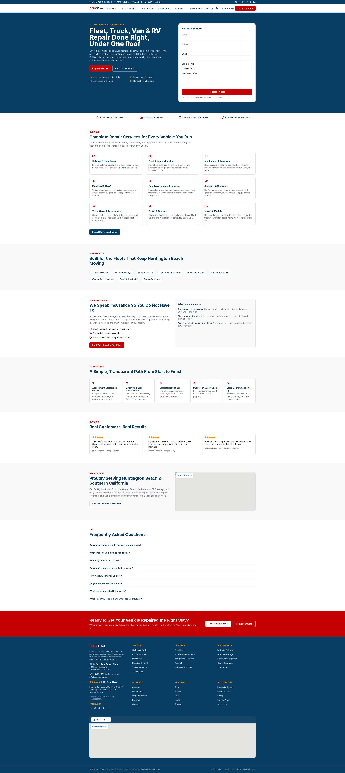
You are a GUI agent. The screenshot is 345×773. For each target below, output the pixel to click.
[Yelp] (243, 2)
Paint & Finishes (139, 654)
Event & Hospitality (129, 279)
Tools (177, 700)
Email (184, 54)
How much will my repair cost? (105, 575)
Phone (185, 44)
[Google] (239, 2)
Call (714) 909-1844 (125, 68)
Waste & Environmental (103, 279)
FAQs (177, 695)
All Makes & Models (183, 667)
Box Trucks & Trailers (184, 659)
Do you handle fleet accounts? (105, 583)
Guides (178, 691)
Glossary (178, 704)
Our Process (137, 691)
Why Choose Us (139, 695)
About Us (136, 687)
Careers (135, 704)
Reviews (136, 700)
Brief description (189, 73)
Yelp (254, 769)
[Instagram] (254, 2)
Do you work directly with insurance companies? (115, 545)
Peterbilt (178, 663)
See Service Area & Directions (106, 503)
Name (184, 34)
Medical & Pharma (219, 272)
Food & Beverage (123, 272)
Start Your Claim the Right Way (106, 345)
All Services (137, 671)
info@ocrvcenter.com (99, 677)
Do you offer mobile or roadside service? (111, 568)
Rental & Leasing (145, 272)
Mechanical (137, 659)
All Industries (222, 667)
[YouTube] (235, 2)
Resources (195, 8)
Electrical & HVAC (140, 663)
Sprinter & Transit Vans (185, 654)
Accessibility (236, 769)
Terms (226, 769)
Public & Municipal (196, 272)
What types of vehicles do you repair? (109, 552)
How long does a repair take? (104, 560)
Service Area (164, 8)
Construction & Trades (170, 272)
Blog (177, 687)
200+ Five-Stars (109, 682)
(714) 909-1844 (156, 2)
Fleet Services (147, 8)
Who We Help (128, 8)
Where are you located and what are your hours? (115, 598)
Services (111, 8)
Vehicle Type (188, 64)
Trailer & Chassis (139, 667)
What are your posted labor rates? (107, 591)
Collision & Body (139, 650)
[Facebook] (251, 2)
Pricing (209, 8)
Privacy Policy (216, 769)
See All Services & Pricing (104, 232)
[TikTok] (247, 2)
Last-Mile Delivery (100, 272)
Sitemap (246, 769)
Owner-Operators (152, 279)
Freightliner (180, 650)
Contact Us (222, 704)
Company (178, 8)
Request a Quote (245, 8)
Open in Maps (99, 719)
